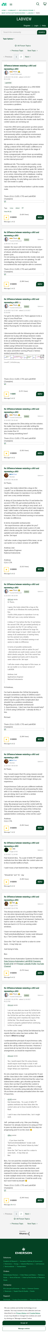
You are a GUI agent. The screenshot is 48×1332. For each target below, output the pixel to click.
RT (23, 208)
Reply (40, 217)
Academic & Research (10, 1261)
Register (27, 26)
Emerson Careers (33, 1288)
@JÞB (10, 1099)
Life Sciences (40, 1264)
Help (44, 26)
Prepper (20, 964)
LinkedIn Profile (30, 964)
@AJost (10, 599)
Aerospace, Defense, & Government (31, 1261)
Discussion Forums (26, 10)
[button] (6, 217)
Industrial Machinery (27, 1264)
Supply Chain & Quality (21, 1291)
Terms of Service (14, 1277)
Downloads (6, 1299)
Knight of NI (8, 964)
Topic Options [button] (8, 39)
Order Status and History (28, 1275)
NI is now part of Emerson (11, 1288)
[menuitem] (38, 4)
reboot (18, 208)
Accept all (24, 1323)
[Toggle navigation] (11, 4)
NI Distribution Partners (10, 1275)
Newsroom (8, 1291)
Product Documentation (20, 1299)
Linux (11, 208)
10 (11, 1205)
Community (12, 10)
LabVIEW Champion (33, 961)
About (23, 1288)
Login (36, 26)
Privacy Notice (21, 1313)
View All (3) (7, 211)
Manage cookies (24, 1328)
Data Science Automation (14, 961)
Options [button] (40, 73)
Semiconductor (9, 1266)
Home (4, 10)
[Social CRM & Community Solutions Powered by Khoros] (25, 1233)
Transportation (21, 1266)
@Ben (10, 1135)
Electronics (8, 1264)
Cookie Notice (35, 1313)
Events (32, 1291)
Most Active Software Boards (13, 13)
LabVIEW (30, 13)
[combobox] (19, 32)
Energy (16, 1264)
